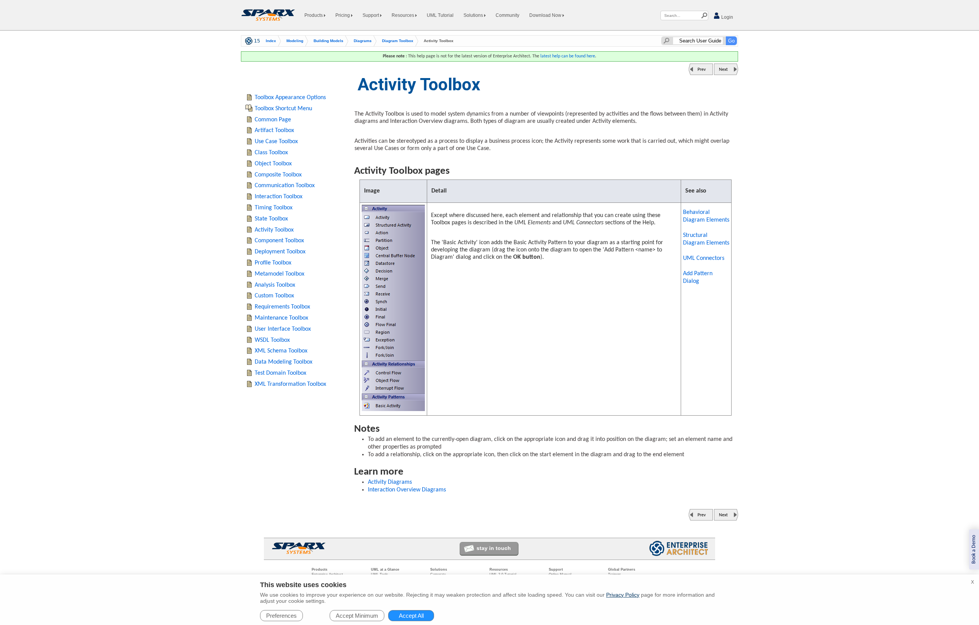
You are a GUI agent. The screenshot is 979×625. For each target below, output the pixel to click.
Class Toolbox (271, 153)
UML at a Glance (385, 569)
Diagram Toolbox (397, 41)
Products (314, 15)
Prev (702, 69)
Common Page (273, 120)
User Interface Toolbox (283, 329)
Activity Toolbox (274, 230)
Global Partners (621, 569)
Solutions (473, 15)
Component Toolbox (279, 241)
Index (271, 41)
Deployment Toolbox (280, 252)
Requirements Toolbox (282, 307)
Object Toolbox (273, 164)
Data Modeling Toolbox (283, 362)
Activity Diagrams (390, 482)
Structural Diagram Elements (706, 239)
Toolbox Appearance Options (290, 98)
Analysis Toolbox (275, 285)
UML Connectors (703, 258)
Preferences (281, 615)
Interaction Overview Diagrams (407, 490)
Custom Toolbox (274, 296)
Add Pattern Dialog (697, 277)
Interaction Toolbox (278, 197)
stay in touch (493, 548)
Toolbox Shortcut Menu (283, 109)
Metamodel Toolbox (279, 274)
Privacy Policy (622, 595)
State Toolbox (271, 219)
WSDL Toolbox (272, 340)
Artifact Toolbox (274, 130)
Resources (403, 15)
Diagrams (363, 41)
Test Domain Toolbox (280, 373)
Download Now (546, 15)
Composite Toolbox (278, 175)
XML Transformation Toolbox (290, 384)
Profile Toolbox (273, 263)
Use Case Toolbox (276, 142)
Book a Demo (974, 549)
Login (726, 17)
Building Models (328, 41)
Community (507, 15)
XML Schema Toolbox (281, 351)
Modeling (294, 41)
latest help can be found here (567, 56)
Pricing (343, 15)
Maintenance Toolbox (281, 318)
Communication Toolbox (285, 186)
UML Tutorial (440, 15)
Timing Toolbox (274, 208)
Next (723, 69)
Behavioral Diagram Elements (706, 216)
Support (371, 15)
